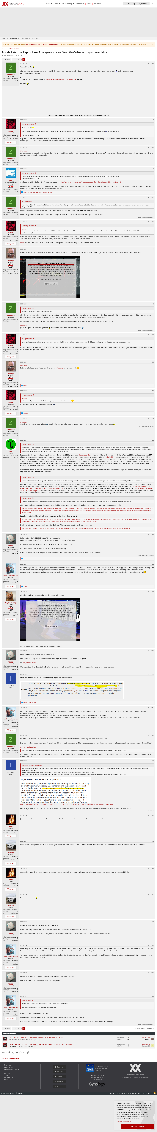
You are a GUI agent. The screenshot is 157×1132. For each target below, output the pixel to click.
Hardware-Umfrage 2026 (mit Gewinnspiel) (42, 44)
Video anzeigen (52, 284)
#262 (152, 815)
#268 (152, 973)
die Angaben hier (85, 455)
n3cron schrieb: (26, 308)
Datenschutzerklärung (124, 1121)
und (30, 702)
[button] (52, 4)
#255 (152, 564)
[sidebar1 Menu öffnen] (152, 3)
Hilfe (143, 1093)
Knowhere (15, 583)
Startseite (149, 1093)
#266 (152, 922)
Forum (4, 38)
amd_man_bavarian (29, 663)
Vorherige (7, 59)
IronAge (147, 1039)
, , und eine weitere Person (38, 192)
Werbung (7, 1079)
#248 (152, 304)
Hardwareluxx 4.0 (8, 1093)
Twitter (59, 1077)
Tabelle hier (110, 457)
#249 (152, 334)
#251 (152, 391)
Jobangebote (8, 1077)
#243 (152, 147)
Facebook (60, 1067)
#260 (152, 735)
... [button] (15, 59)
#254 (152, 534)
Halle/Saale (14, 860)
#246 (152, 221)
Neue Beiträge (14, 38)
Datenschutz (8, 1067)
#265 (152, 894)
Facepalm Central (13, 273)
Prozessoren (29, 1040)
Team (6, 1075)
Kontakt (7, 1073)
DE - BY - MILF (14, 139)
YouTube (60, 1072)
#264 (152, 868)
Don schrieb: (26, 202)
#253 (152, 440)
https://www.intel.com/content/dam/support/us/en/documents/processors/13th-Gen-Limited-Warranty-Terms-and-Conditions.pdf (66, 804)
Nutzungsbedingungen (123, 1093)
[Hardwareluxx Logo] (13, 3)
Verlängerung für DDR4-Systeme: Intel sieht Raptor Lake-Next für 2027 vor (40, 1044)
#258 (152, 674)
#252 (152, 418)
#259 (152, 708)
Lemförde (15, 553)
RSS (58, 1086)
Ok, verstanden (137, 1126)
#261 (152, 761)
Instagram (61, 1081)
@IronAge (23, 325)
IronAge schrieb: (27, 339)
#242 (152, 120)
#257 (152, 651)
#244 (152, 169)
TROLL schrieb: (26, 1000)
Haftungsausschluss (11, 1069)
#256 (152, 591)
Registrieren (35, 38)
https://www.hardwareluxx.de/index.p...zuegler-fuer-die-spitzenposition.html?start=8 (90, 182)
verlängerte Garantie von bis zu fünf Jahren (61, 79)
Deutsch (20, 1093)
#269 (152, 996)
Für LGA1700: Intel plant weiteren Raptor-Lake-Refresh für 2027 (36, 1037)
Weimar (15, 616)
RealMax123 (146, 1046)
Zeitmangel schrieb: (28, 124)
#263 (152, 841)
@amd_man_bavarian (28, 747)
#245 (152, 197)
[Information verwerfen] (153, 44)
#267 (152, 945)
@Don (22, 243)
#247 (152, 249)
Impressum (8, 1065)
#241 (152, 63)
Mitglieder (25, 38)
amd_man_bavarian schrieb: (31, 765)
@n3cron (23, 151)
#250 (152, 362)
